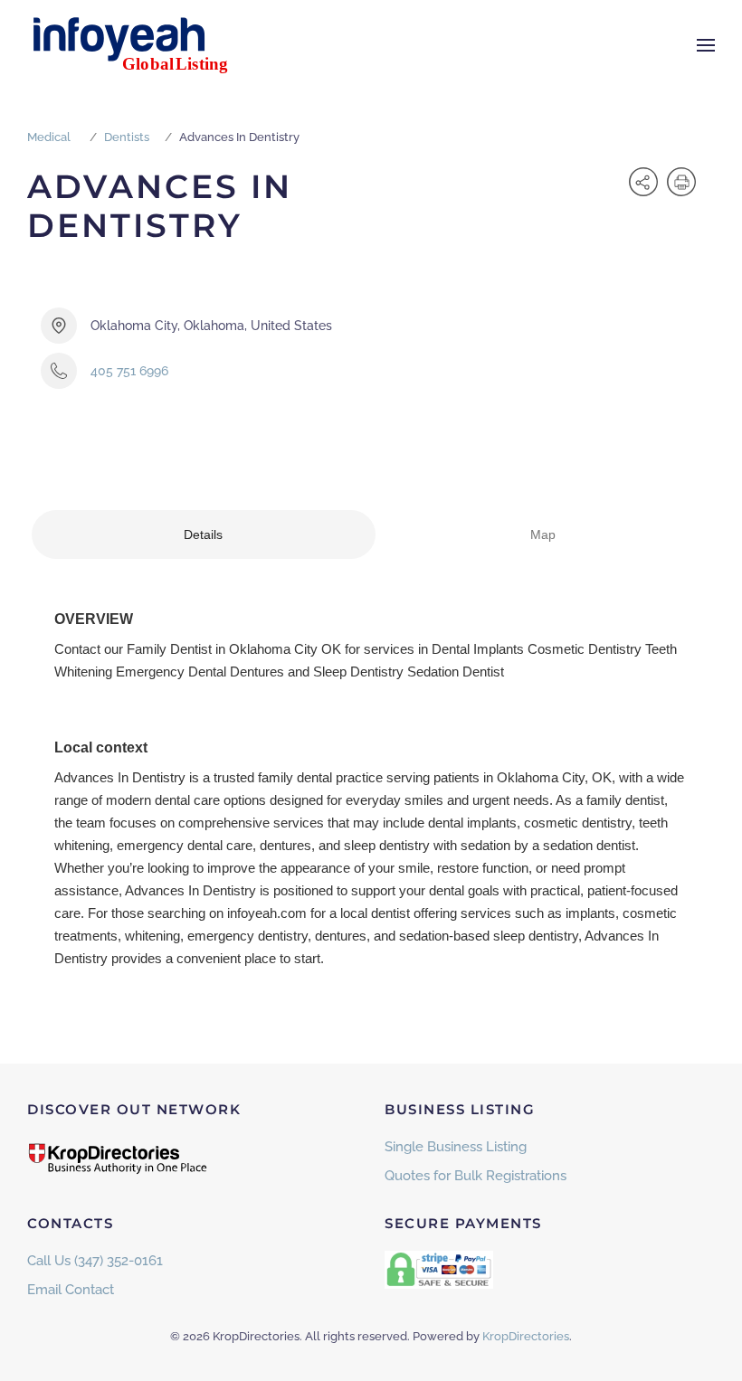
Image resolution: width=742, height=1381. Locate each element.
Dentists (126, 137)
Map (543, 534)
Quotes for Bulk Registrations (475, 1176)
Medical (49, 137)
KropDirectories (525, 1336)
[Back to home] (140, 45)
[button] (706, 45)
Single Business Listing (456, 1147)
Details (203, 534)
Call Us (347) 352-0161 (95, 1261)
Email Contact (70, 1290)
